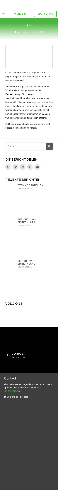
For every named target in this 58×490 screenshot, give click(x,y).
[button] (3, 14)
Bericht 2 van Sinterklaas (27, 220)
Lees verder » (25, 188)
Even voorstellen (30, 185)
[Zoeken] (49, 146)
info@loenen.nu (11, 391)
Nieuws (29, 25)
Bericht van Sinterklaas (26, 262)
